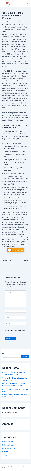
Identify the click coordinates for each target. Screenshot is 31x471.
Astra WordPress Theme (24, 467)
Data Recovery (7, 441)
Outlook (5, 455)
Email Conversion (8, 448)
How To (5, 452)
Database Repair (8, 445)
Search (4, 353)
